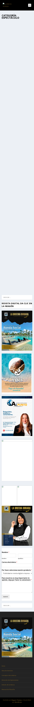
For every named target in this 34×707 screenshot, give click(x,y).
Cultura (5, 88)
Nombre (5, 552)
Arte (25, 86)
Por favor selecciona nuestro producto (17, 570)
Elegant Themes (17, 700)
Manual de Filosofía (8, 689)
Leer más (8, 59)
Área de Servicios (7, 671)
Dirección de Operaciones (10, 680)
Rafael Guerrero (10, 45)
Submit (5, 597)
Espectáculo (26, 45)
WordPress (18, 702)
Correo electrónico (9, 562)
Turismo (10, 274)
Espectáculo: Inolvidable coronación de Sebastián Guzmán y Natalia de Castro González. (16, 267)
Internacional (18, 88)
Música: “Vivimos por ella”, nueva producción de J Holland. (15, 129)
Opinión (25, 88)
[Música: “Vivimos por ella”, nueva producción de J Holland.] (17, 116)
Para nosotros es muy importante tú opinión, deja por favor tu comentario (17, 579)
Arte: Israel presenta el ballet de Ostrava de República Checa (17, 83)
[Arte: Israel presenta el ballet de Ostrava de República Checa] (17, 72)
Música (5, 47)
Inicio (3, 666)
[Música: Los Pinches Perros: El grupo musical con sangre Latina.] (17, 216)
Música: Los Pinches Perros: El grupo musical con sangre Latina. (17, 231)
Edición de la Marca (8, 685)
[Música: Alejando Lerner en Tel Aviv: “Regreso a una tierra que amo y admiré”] (17, 164)
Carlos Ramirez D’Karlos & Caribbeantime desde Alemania (17, 41)
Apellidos (20, 558)
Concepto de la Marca (9, 675)
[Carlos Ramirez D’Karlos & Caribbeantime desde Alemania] (17, 29)
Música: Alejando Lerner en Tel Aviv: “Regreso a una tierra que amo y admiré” (17, 179)
